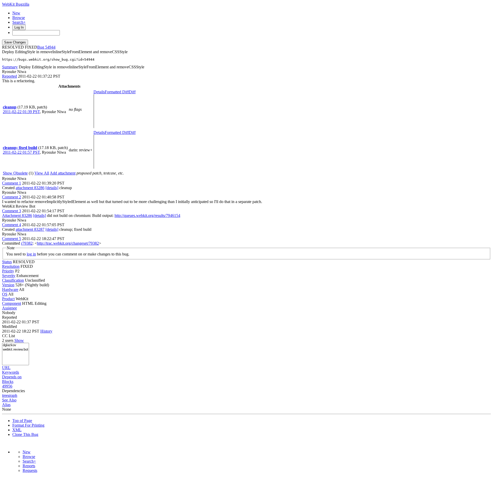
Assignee (9, 308)
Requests (30, 470)
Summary (10, 67)
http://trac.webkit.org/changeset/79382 (68, 243)
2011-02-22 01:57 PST (21, 152)
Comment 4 (11, 225)
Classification (13, 280)
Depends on (12, 377)
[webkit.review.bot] (15, 349)
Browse (18, 17)
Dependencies (13, 391)
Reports (29, 466)
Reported (9, 76)
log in (31, 254)
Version (8, 285)
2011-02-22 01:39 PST (21, 111)
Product (8, 299)
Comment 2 (11, 197)
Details (99, 92)
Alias (6, 404)
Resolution (11, 266)
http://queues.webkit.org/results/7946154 (147, 215)
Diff (132, 92)
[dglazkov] (15, 345)
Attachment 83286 (17, 215)
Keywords (10, 372)
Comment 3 (11, 211)
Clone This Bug (25, 434)
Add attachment (62, 173)
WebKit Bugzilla (15, 4)
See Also (9, 400)
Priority (8, 271)
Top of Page (22, 420)
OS (4, 294)
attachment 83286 (30, 188)
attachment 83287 (30, 229)
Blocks (7, 381)
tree (5, 395)
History (46, 331)
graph (12, 395)
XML (17, 430)
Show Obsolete (15, 173)
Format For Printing (28, 425)
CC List (8, 336)
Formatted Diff (117, 92)
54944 (50, 47)
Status (7, 262)
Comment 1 (11, 183)
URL (6, 367)
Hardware (10, 289)
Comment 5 (11, 238)
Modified (9, 326)
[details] (51, 188)
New (16, 13)
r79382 (27, 243)
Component (11, 303)
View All (41, 173)
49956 (7, 386)
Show (19, 340)
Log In (19, 27)
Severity (8, 275)
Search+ (19, 22)
